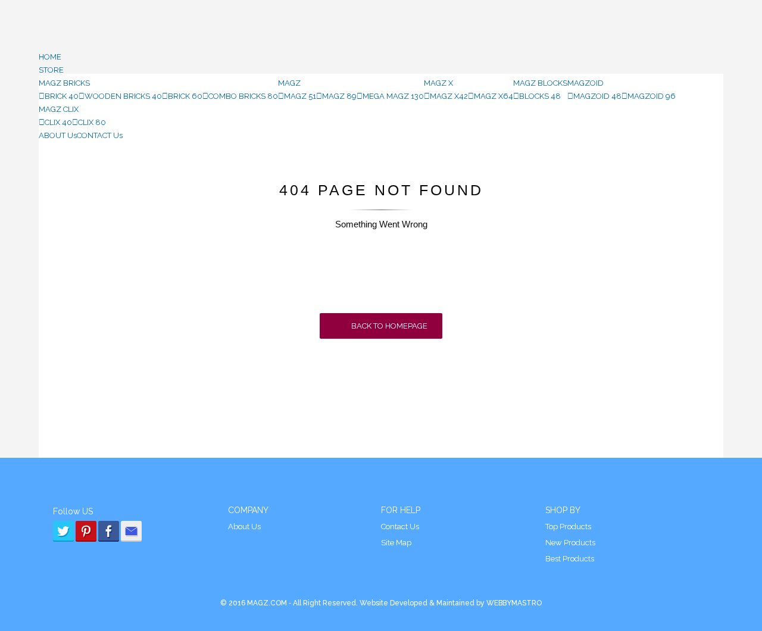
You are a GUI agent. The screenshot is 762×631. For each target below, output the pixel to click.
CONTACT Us (100, 135)
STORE (51, 69)
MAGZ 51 (300, 96)
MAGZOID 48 (597, 96)
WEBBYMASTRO (513, 603)
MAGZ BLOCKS (540, 83)
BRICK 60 (185, 96)
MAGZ (289, 83)
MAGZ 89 (339, 96)
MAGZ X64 (493, 96)
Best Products (569, 558)
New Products (570, 542)
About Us (244, 526)
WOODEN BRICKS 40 (123, 96)
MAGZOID (585, 83)
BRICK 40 (62, 96)
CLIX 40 (58, 122)
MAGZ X (438, 83)
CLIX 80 (92, 122)
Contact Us (400, 526)
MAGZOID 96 (651, 96)
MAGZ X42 (449, 96)
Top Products (568, 526)
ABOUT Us (58, 135)
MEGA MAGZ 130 (393, 96)
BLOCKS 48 (540, 96)
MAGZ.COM (267, 603)
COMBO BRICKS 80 (243, 96)
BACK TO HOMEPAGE (388, 325)
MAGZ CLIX (59, 109)
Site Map (396, 542)
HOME (50, 56)
